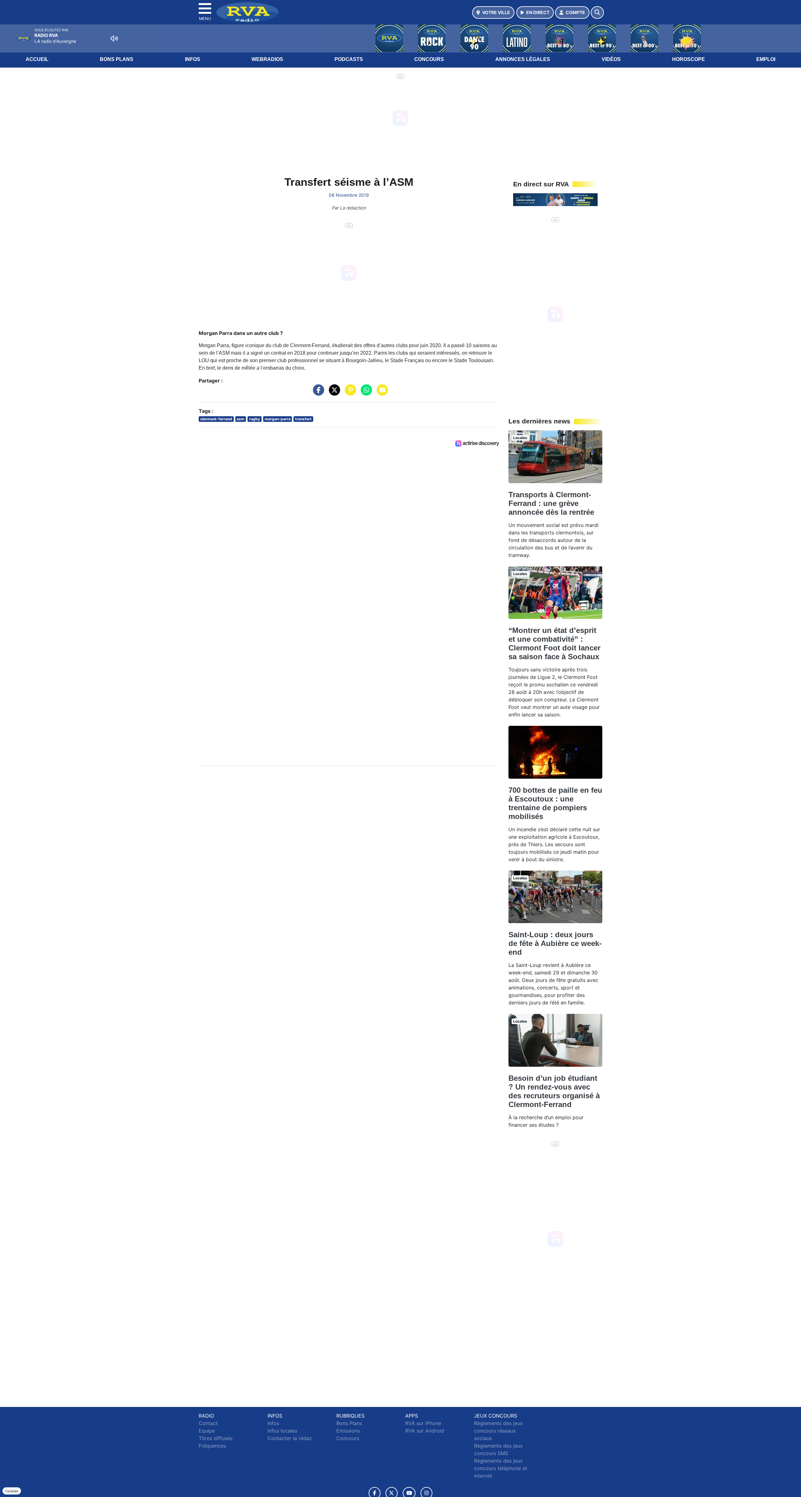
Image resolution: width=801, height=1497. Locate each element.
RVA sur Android (424, 1431)
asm (240, 419)
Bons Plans (116, 59)
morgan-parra (278, 419)
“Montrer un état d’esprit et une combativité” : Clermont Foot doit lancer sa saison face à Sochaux (554, 643)
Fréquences (212, 1446)
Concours (429, 59)
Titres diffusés (215, 1438)
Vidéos (611, 59)
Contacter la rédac (290, 1438)
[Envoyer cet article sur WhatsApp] (365, 393)
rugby (254, 419)
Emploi (765, 59)
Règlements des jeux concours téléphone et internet (500, 1468)
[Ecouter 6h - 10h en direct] (555, 199)
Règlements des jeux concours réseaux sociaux (498, 1430)
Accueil (37, 59)
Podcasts (348, 59)
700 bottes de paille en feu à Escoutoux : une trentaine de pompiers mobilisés (555, 803)
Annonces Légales (522, 59)
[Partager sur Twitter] (333, 393)
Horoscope (688, 59)
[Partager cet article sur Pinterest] (349, 393)
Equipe (207, 1431)
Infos (192, 59)
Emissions (348, 1431)
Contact (208, 1423)
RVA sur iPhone (423, 1423)
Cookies (11, 1491)
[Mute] (114, 38)
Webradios (267, 59)
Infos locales (282, 1431)
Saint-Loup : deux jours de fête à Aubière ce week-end (555, 943)
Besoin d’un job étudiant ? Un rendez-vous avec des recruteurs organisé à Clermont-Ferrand (554, 1091)
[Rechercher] (597, 12)
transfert (303, 419)
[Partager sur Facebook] (317, 393)
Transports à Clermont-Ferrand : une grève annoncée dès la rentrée (551, 503)
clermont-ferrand (216, 419)
